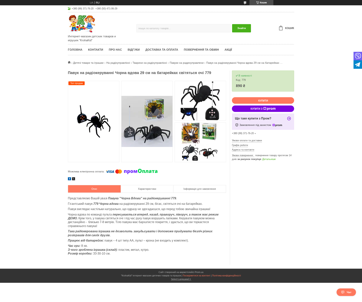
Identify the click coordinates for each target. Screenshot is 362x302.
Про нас (115, 49)
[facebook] (69, 179)
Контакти (95, 49)
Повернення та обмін (201, 49)
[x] (73, 179)
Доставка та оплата (161, 49)
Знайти (241, 28)
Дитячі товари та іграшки (88, 62)
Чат (349, 292)
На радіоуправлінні (118, 62)
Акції (228, 49)
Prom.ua (199, 272)
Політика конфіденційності (226, 275)
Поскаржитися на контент (196, 275)
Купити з (256, 108)
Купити (263, 100)
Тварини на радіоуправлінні (150, 62)
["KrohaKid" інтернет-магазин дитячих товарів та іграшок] (101, 23)
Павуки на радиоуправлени (187, 62)
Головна (75, 49)
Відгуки (134, 49)
